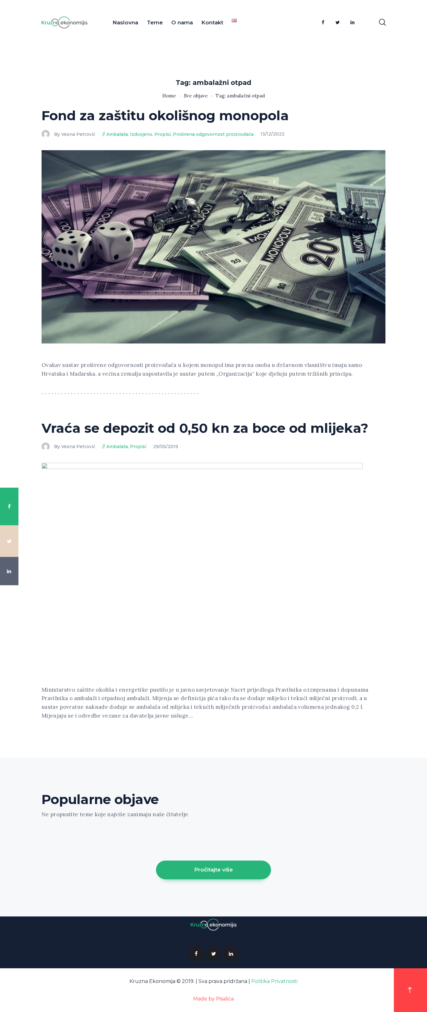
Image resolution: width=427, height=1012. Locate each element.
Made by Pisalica (213, 999)
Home (169, 96)
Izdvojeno (141, 134)
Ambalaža (117, 134)
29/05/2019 (165, 446)
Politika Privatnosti (274, 981)
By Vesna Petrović (75, 134)
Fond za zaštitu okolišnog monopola (165, 115)
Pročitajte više (213, 869)
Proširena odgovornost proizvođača (213, 134)
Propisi (162, 134)
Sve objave (196, 96)
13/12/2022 (272, 134)
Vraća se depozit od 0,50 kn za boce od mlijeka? (205, 428)
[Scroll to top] (410, 990)
